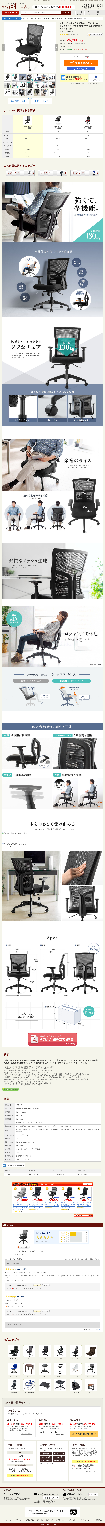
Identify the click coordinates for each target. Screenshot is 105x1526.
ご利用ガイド (18, 1520)
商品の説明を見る (18, 101)
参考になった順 (82, 1259)
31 (69, 1209)
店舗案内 (99, 1520)
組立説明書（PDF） (79, 83)
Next (56, 47)
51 (85, 1207)
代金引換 (46, 1454)
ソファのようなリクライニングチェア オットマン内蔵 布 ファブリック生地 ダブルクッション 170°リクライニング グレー (20, 1206)
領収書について (61, 1520)
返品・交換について (96, 83)
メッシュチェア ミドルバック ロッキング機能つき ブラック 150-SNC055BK (84, 1204)
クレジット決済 (59, 1454)
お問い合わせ (73, 1520)
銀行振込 (59, 1460)
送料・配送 (40, 1520)
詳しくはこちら (90, 1472)
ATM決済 (59, 1457)
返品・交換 (49, 1520)
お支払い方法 (30, 1520)
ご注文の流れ (26, 1433)
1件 (86, 1232)
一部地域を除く (79, 43)
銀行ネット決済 (46, 1460)
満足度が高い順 (94, 1259)
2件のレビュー (74, 34)
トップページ (7, 1520)
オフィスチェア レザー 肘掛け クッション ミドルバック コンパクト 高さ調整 (52, 1204)
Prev (3, 47)
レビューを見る (41, 101)
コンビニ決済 (46, 1457)
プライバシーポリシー (86, 1520)
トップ (6, 18)
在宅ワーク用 (19, 1254)
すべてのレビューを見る (91, 1329)
